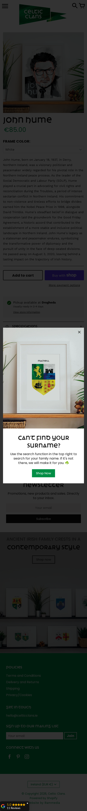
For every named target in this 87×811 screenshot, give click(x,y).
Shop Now (43, 473)
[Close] (79, 333)
